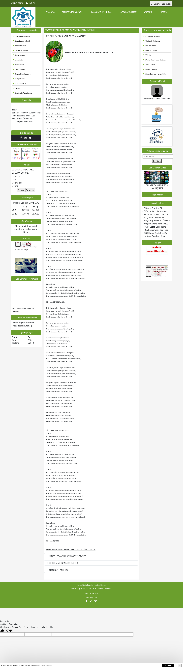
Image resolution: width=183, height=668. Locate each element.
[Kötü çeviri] (9, 631)
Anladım (168, 665)
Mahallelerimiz (149, 46)
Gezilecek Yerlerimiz (151, 41)
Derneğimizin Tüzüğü (21, 41)
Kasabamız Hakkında (151, 36)
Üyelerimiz (18, 60)
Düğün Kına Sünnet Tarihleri (154, 60)
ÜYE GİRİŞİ (18, 3)
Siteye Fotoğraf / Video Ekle (154, 74)
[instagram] (26, 137)
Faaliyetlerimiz (19, 79)
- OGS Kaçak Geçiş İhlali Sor (155, 233)
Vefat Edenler (149, 65)
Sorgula (157, 161)
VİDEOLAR (148, 12)
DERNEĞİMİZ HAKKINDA (72, 12)
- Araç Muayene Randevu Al (155, 223)
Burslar (16, 88)
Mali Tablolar (18, 83)
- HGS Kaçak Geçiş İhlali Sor (155, 230)
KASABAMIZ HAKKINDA (101, 12)
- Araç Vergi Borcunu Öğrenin (156, 220)
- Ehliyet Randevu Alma (153, 217)
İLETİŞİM (163, 12)
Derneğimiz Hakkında (21, 36)
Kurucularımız (19, 55)
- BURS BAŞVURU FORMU (23, 322)
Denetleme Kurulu (20, 50)
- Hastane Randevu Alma (154, 236)
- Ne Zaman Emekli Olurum (155, 214)
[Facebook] (22, 137)
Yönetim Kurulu (19, 46)
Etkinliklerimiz (19, 69)
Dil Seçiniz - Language (161, 3)
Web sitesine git (21, 244)
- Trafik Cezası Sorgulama (154, 226)
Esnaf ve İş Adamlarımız (22, 93)
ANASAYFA (50, 12)
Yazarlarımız (18, 65)
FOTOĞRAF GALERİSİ (128, 12)
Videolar (147, 55)
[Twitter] (30, 137)
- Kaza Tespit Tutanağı (22, 325)
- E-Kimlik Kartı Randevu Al (155, 211)
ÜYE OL (31, 3)
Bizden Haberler (150, 69)
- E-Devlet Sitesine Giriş (153, 208)
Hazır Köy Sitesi (91, 597)
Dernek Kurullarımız (21, 74)
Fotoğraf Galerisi (150, 50)
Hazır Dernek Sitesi (91, 593)
